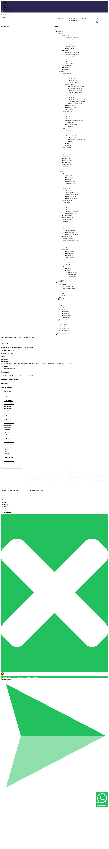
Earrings (62, 71)
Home (5, 2)
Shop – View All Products (53, 472)
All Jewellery (63, 309)
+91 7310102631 (94, 484)
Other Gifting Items (73, 278)
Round (67, 118)
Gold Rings (66, 67)
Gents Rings (66, 50)
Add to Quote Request (9, 423)
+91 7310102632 (94, 486)
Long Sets (65, 221)
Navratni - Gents (70, 63)
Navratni (71, 126)
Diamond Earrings (67, 111)
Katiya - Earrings (67, 147)
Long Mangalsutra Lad (71, 232)
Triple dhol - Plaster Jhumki (75, 92)
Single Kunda (66, 173)
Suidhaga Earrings (67, 149)
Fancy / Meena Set (70, 209)
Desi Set (68, 207)
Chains (62, 152)
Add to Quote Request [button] (9, 404)
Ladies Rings (66, 35)
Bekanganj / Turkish (68, 238)
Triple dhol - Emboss (74, 82)
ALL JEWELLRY (36, 363)
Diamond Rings (67, 65)
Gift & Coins (63, 259)
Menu (56, 26)
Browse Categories (5, 26)
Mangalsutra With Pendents (72, 234)
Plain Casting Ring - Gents (72, 52)
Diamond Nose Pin (64, 328)
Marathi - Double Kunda (72, 194)
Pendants (62, 171)
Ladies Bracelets (70, 251)
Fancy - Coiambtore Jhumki (75, 103)
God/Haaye (69, 187)
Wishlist (49, 476)
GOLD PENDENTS (61, 363)
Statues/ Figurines (73, 276)
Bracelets (65, 249)
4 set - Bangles (69, 245)
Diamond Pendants (67, 200)
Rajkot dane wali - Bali (71, 132)
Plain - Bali (68, 130)
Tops (64, 115)
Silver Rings (66, 69)
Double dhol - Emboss (74, 80)
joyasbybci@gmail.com (95, 487)
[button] (4, 359)
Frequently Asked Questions (32, 478)
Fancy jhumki (69, 109)
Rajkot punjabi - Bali (71, 135)
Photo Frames (72, 274)
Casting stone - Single (71, 183)
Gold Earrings (66, 113)
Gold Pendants (66, 202)
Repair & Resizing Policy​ (74, 476)
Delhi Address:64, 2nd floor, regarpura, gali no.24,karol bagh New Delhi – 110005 (99, 474)
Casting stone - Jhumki (71, 105)
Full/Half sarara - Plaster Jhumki (76, 86)
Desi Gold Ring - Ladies (72, 41)
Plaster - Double (70, 192)
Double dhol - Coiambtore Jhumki (77, 99)
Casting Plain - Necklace (72, 211)
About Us (6, 4)
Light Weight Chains (68, 154)
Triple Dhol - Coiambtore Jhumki (77, 101)
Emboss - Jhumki (70, 77)
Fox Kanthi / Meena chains (69, 169)
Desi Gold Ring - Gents (71, 56)
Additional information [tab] (9, 368)
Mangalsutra (66, 228)
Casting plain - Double (71, 196)
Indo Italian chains (67, 164)
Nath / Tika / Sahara (68, 236)
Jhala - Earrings (67, 73)
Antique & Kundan (67, 226)
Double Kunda (66, 188)
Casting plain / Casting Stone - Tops (74, 120)
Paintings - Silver (73, 272)
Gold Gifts (68, 268)
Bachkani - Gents (70, 61)
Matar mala (66, 166)
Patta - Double (69, 190)
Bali (64, 128)
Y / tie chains (66, 168)
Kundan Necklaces (67, 219)
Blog (5, 5)
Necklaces (62, 204)
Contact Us (6, 9)
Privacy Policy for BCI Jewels (75, 478)
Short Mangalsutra (70, 230)
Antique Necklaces (67, 215)
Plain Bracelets (69, 255)
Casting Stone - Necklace (72, 213)
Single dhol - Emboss (74, 78)
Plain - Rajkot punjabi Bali (75, 137)
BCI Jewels (3, 14)
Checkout (49, 480)
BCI (55, 363)
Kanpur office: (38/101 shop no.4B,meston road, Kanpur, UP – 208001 (98, 480)
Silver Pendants (67, 317)
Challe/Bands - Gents (71, 58)
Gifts (64, 266)
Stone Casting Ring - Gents (72, 54)
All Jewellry (10, 337)
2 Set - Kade (69, 244)
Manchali (68, 179)
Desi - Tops (69, 116)
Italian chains (66, 156)
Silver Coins (69, 264)
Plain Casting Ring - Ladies (72, 37)
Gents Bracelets (70, 253)
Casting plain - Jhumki (71, 107)
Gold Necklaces (64, 290)
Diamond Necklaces (68, 217)
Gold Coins (69, 262)
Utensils (62, 307)
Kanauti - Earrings (67, 151)
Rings (61, 33)
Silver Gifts (69, 270)
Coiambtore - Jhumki (71, 96)
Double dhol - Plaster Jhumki (76, 90)
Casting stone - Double (71, 198)
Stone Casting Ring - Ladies (72, 39)
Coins (64, 261)
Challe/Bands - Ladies (71, 42)
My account (49, 474)
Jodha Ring (69, 44)
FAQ (5, 7)
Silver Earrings (66, 313)
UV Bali (71, 141)
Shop (5, 337)
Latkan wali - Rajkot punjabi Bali (77, 139)
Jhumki (65, 75)
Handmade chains (67, 160)
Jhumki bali (69, 145)
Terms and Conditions (73, 480)
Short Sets (65, 206)
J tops (67, 143)
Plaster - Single (69, 177)
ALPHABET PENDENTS (47, 363)
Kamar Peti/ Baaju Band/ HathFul (71, 240)
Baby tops (71, 122)
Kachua (68, 59)
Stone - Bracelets (70, 257)
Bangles (65, 242)
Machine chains (67, 158)
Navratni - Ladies (70, 48)
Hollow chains (66, 162)
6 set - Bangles (69, 247)
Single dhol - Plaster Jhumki (75, 88)
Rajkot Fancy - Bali (70, 133)
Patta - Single (69, 175)
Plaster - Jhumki (70, 84)
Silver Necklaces (67, 315)
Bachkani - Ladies (70, 46)
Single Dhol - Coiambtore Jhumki (77, 97)
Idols (61, 302)
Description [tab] (6, 366)
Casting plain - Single (71, 181)
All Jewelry (60, 31)
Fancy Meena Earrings (71, 124)
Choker (65, 223)
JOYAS (27, 363)
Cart (48, 478)
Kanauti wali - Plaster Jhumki (76, 94)
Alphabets (68, 185)
